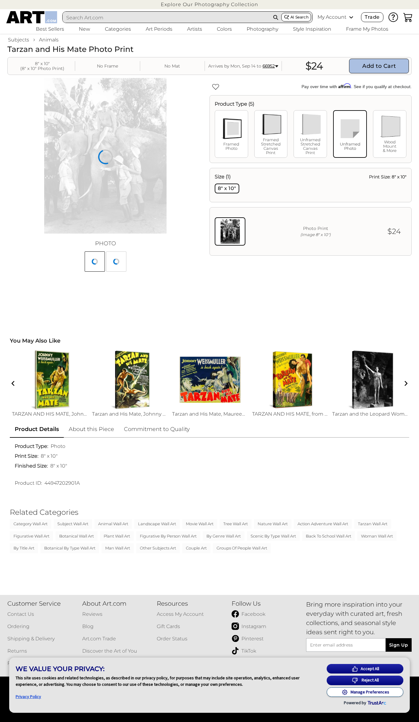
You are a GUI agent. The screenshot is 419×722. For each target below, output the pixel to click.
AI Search (299, 17)
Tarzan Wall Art (372, 523)
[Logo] (31, 17)
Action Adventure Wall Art (323, 523)
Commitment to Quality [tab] (157, 429)
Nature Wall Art (273, 523)
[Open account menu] (351, 17)
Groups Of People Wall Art (242, 547)
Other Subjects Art (158, 547)
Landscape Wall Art (157, 523)
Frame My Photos (367, 29)
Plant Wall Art (117, 536)
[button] (209, 4)
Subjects (18, 40)
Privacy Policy (28, 696)
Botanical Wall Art (76, 536)
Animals (49, 40)
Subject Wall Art (72, 523)
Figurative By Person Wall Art (168, 536)
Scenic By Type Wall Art (273, 536)
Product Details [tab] (37, 429)
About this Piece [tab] (91, 429)
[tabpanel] (311, 212)
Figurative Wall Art (31, 536)
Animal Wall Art (113, 523)
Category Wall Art (30, 523)
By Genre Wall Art (223, 536)
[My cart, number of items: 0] (408, 17)
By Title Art (23, 547)
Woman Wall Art (377, 536)
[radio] (227, 188)
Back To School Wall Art (328, 536)
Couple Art (196, 547)
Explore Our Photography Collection (209, 4)
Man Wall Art (117, 547)
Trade (372, 17)
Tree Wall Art (235, 523)
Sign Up (398, 645)
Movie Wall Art (199, 523)
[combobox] (166, 17)
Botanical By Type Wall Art (69, 547)
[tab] (231, 134)
